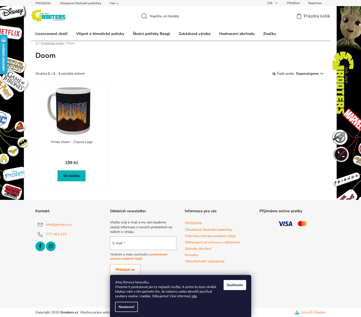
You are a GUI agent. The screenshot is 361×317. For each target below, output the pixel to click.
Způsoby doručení (198, 248)
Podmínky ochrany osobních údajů (210, 236)
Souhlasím (235, 285)
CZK (270, 3)
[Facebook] (40, 246)
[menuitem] (51, 34)
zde (194, 296)
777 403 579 (56, 234)
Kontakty (191, 255)
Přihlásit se (125, 269)
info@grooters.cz (59, 224)
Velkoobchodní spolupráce (205, 261)
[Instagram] (51, 246)
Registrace (315, 3)
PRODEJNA (43, 3)
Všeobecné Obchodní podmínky (80, 3)
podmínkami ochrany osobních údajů (138, 256)
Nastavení (126, 307)
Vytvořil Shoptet (313, 312)
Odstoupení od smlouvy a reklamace (212, 242)
